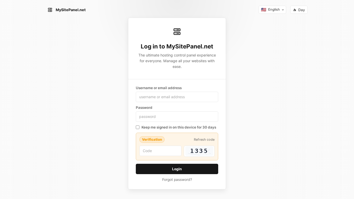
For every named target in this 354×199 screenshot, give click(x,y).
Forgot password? (177, 179)
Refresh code (204, 139)
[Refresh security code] (199, 151)
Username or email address (159, 88)
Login (177, 169)
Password (144, 107)
